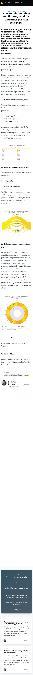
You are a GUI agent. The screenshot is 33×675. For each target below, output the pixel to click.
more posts (15, 386)
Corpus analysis (22, 11)
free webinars (12, 362)
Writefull (8, 3)
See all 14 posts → (16, 610)
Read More (27, 384)
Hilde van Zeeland (12, 383)
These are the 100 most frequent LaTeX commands (16, 603)
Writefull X (18, 3)
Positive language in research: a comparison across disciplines (16, 596)
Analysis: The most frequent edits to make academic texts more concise (16, 589)
